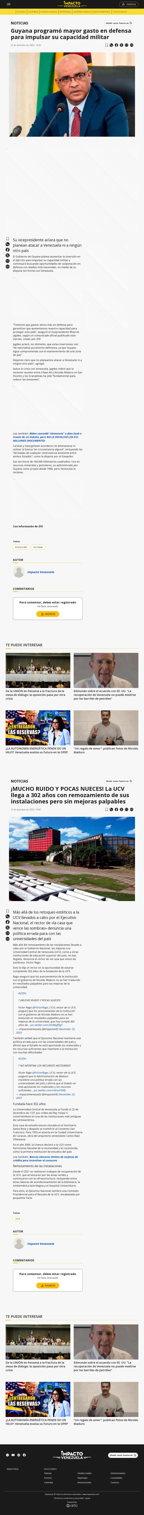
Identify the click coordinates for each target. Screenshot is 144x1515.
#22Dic (22, 993)
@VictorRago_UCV (43, 1007)
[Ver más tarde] (106, 45)
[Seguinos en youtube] (13, 1455)
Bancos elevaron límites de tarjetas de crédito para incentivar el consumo (45, 1158)
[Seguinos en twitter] (7, 1455)
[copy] (131, 45)
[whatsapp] (111, 45)
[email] (126, 45)
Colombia (33, 12)
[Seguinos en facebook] (24, 1455)
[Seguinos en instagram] (18, 1455)
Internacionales (82, 12)
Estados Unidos (48, 12)
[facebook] (116, 45)
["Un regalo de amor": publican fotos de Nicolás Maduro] (106, 727)
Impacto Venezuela (40, 572)
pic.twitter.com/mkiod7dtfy (50, 1090)
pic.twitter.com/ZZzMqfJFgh (46, 1025)
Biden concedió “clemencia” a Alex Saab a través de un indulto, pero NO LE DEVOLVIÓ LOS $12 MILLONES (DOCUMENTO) (47, 437)
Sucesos (21, 12)
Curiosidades (120, 12)
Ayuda (87, 1498)
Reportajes (65, 12)
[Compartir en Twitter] (121, 45)
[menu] (9, 4)
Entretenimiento (102, 12)
